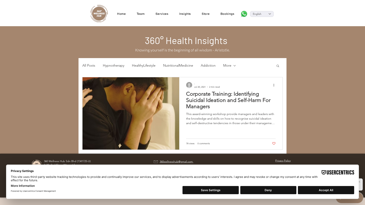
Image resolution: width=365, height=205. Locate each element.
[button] (278, 66)
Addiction (208, 65)
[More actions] (275, 85)
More (227, 65)
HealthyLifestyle (144, 65)
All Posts (88, 65)
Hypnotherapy (113, 65)
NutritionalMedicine (178, 65)
